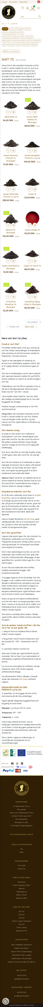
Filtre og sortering (11, 51)
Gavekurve (21, 869)
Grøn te (27, 29)
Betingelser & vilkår (21, 822)
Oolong (11, 45)
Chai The (21, 924)
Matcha (34, 45)
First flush (26, 45)
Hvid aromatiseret (33, 41)
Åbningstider (21, 809)
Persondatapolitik (21, 819)
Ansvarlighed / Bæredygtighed (21, 825)
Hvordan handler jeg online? (21, 816)
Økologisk (6, 41)
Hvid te (20, 33)
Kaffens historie (21, 895)
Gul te (18, 45)
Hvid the (21, 918)
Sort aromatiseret (16, 29)
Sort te (5, 29)
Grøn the (22, 915)
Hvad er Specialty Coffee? (21, 885)
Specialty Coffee (21, 898)
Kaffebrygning (22, 892)
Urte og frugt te (26, 37)
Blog (5, 2)
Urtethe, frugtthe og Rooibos (21, 921)
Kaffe (21, 852)
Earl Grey (30, 519)
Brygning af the (21, 931)
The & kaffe (21, 865)
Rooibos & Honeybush (11, 37)
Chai (4, 45)
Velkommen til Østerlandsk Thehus (21, 813)
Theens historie (21, 927)
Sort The (21, 911)
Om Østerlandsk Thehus (21, 806)
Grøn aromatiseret (9, 33)
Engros (24, 2)
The (21, 849)
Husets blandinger (18, 41)
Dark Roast (21, 882)
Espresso (22, 888)
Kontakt (14, 2)
